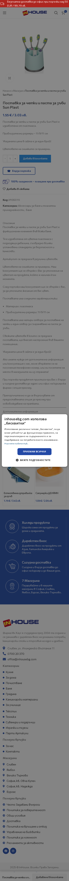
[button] (34, 460)
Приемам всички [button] (34, 451)
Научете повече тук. (16, 443)
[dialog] (34, 440)
